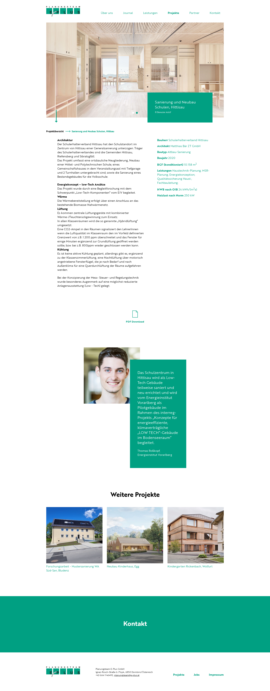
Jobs (197, 674)
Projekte (173, 13)
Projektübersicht (55, 131)
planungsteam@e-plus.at (126, 675)
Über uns (107, 13)
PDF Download (135, 322)
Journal (128, 13)
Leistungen (150, 13)
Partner (194, 13)
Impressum (216, 674)
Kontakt (215, 13)
